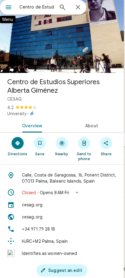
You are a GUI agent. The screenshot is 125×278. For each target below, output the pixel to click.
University (16, 113)
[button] (62, 193)
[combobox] (36, 7)
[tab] (31, 125)
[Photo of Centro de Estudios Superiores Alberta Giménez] (62, 36)
